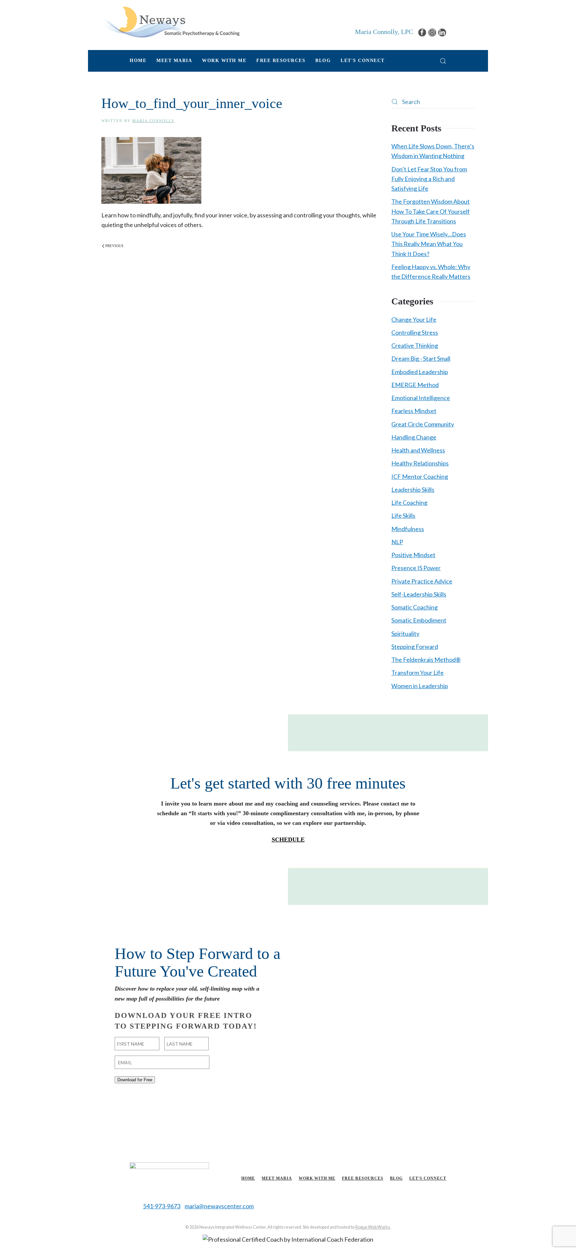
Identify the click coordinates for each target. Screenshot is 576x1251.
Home (138, 60)
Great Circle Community (422, 424)
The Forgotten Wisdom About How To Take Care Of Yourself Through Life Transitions (430, 211)
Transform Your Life (417, 672)
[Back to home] (170, 21)
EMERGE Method (415, 384)
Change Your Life (413, 319)
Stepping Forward (414, 646)
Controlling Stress (414, 332)
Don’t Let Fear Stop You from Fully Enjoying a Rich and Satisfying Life (429, 178)
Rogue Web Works (372, 1227)
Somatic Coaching (414, 607)
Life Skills (403, 515)
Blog (323, 60)
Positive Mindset (413, 554)
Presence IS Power (416, 567)
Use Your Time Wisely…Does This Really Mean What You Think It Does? (428, 243)
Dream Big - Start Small (420, 358)
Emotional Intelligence (420, 397)
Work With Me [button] (224, 60)
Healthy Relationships (420, 463)
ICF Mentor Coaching (419, 476)
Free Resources (362, 1178)
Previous (114, 246)
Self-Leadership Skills (418, 594)
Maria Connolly (153, 121)
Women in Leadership (419, 686)
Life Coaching (409, 502)
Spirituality (405, 633)
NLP (397, 541)
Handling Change (413, 437)
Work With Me (317, 1178)
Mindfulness (407, 528)
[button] (443, 60)
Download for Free (134, 1079)
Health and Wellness (418, 450)
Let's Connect (363, 60)
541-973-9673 (161, 1206)
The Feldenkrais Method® (426, 659)
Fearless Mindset (413, 410)
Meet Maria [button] (174, 60)
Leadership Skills (412, 489)
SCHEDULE (288, 839)
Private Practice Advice (421, 581)
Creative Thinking (414, 345)
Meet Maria (277, 1178)
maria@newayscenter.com (219, 1206)
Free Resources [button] (280, 60)
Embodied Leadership (419, 371)
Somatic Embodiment (418, 620)
